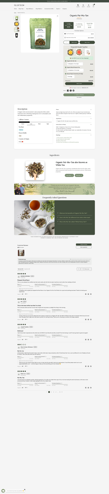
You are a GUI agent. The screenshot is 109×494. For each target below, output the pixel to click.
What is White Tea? (61, 140)
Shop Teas (21, 8)
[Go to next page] (62, 392)
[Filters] (82, 269)
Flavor (57, 109)
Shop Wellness (29, 8)
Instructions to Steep (61, 124)
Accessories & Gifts (48, 8)
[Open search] (78, 269)
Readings (58, 135)
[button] (3, 491)
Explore (58, 8)
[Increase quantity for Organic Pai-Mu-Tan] (68, 42)
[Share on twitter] (88, 294)
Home (15, 8)
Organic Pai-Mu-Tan (79, 15)
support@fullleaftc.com (24, 364)
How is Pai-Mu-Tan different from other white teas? (75, 217)
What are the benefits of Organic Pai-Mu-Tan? (73, 213)
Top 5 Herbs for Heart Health (63, 139)
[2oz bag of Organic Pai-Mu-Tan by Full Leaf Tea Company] (57, 16)
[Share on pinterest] (91, 294)
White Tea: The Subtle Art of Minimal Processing (68, 142)
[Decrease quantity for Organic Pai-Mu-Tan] (65, 42)
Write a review (83, 244)
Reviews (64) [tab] (20, 269)
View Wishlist (79, 97)
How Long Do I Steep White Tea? (64, 137)
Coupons (65, 8)
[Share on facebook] (86, 294)
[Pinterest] (73, 90)
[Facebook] (68, 90)
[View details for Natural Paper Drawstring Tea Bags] (88, 52)
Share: (64, 90)
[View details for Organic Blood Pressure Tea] (79, 52)
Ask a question (83, 247)
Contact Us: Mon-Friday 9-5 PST (56, 1)
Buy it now (87, 42)
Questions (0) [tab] (27, 269)
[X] (70, 90)
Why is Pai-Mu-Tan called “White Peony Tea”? (73, 221)
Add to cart (79, 83)
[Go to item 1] (21, 253)
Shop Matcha (39, 8)
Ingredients (58, 118)
